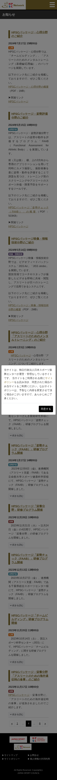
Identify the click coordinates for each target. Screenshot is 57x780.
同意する (46, 409)
